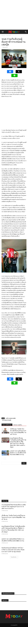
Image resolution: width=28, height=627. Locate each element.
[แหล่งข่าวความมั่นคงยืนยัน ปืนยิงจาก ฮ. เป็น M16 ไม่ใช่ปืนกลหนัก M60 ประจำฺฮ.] (5, 452)
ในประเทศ (8, 35)
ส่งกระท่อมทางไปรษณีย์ (6, 420)
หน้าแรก (3, 35)
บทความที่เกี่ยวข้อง (6, 424)
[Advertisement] (14, 15)
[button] (2, 32)
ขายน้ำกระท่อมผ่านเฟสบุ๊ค (10, 418)
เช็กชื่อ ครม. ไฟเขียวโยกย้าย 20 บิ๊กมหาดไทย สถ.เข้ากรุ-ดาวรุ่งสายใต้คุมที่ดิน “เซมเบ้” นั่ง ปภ (13, 517)
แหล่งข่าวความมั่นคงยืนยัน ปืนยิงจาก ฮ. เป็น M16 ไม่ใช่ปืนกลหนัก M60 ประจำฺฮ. (18, 452)
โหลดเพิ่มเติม (13, 557)
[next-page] (5, 459)
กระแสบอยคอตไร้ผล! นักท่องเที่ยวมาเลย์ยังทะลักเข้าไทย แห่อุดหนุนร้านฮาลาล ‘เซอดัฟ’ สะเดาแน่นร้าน (14, 506)
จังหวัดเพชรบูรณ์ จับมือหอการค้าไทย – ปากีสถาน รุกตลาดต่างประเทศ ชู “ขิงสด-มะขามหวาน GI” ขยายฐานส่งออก (13, 549)
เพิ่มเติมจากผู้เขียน (17, 424)
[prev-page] (3, 459)
